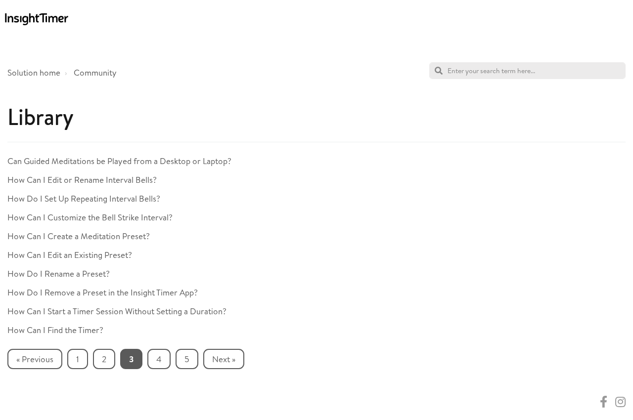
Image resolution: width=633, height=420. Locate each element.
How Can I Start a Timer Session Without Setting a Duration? (116, 311)
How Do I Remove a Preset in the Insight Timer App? (102, 292)
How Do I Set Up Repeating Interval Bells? (83, 198)
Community (95, 72)
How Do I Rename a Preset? (58, 273)
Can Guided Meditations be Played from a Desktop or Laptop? (119, 161)
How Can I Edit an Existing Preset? (69, 254)
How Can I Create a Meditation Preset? (78, 236)
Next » (223, 359)
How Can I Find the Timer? (55, 330)
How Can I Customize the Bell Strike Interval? (90, 217)
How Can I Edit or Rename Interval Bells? (82, 179)
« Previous (34, 359)
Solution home (33, 72)
